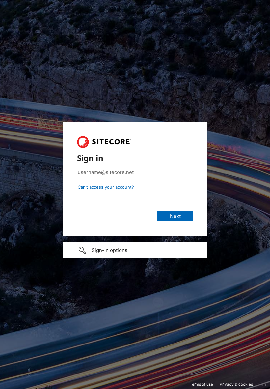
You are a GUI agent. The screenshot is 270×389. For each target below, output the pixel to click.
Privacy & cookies (236, 384)
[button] (135, 250)
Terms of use (201, 384)
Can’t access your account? (106, 187)
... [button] (263, 383)
